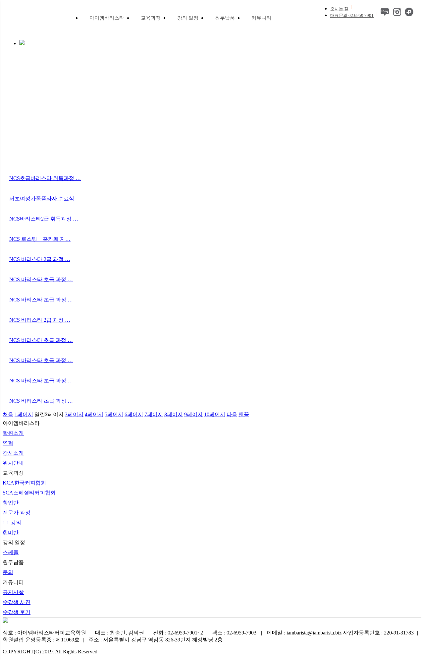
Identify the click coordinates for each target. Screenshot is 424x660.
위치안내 (13, 463)
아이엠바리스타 (106, 18)
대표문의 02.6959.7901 (352, 15)
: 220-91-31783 (378, 632)
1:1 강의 (12, 522)
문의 (8, 572)
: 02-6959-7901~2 (178, 632)
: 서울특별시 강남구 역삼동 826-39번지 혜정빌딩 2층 (155, 639)
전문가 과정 (16, 512)
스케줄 (11, 552)
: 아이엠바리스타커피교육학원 (44, 632)
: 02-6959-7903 (235, 632)
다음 (232, 414)
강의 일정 (187, 18)
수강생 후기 (16, 612)
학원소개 (13, 433)
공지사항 (13, 592)
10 (214, 414)
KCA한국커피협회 (24, 483)
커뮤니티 (261, 18)
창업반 (11, 502)
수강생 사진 (16, 602)
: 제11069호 (41, 639)
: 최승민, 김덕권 (119, 632)
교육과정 (151, 18)
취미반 (11, 532)
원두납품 (225, 18)
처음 (8, 414)
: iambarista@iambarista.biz (304, 632)
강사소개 (13, 453)
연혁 (8, 443)
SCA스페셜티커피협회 (29, 492)
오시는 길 (339, 8)
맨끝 (243, 414)
